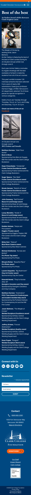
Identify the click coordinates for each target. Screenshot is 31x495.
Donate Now (14, 451)
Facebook (5, 111)
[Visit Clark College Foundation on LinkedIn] (3, 366)
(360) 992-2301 (17, 415)
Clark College (15, 465)
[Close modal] (28, 2)
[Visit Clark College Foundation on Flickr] (17, 366)
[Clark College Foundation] (12, 4)
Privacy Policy (15, 489)
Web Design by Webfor (16, 492)
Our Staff (15, 460)
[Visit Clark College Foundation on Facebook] (12, 366)
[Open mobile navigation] (28, 4)
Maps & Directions (15, 425)
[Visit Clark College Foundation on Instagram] (8, 366)
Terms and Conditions (15, 491)
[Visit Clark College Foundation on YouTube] (21, 366)
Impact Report (15, 462)
